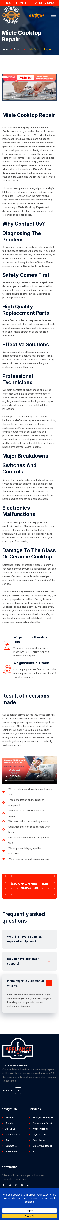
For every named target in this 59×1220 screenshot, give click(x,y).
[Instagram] (9, 1185)
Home (5, 49)
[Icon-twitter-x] (16, 1185)
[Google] (22, 1185)
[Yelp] (28, 1185)
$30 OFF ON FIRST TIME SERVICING (30, 3)
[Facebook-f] (3, 1185)
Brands (18, 49)
